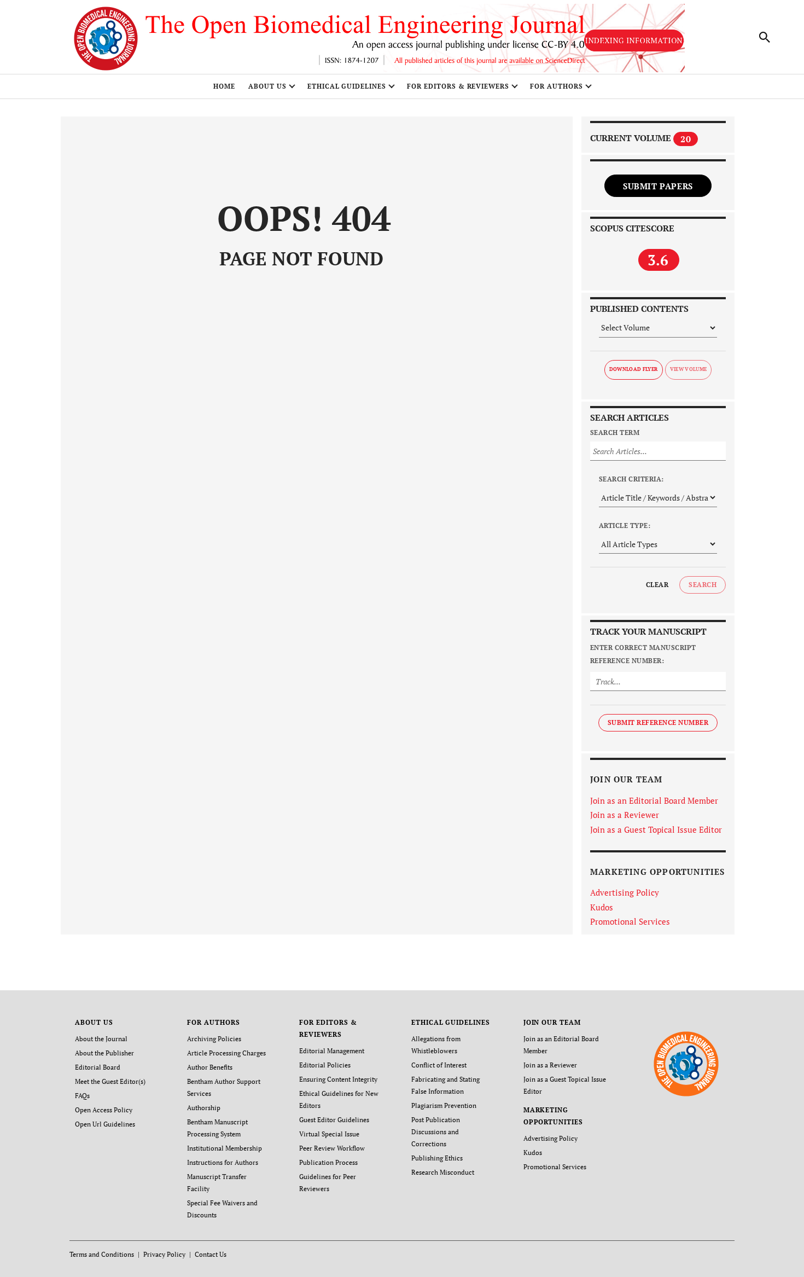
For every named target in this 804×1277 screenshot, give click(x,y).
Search (702, 585)
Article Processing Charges (226, 1053)
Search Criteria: (631, 479)
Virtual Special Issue (329, 1134)
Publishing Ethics (437, 1158)
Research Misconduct (442, 1172)
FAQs (82, 1096)
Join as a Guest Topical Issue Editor (656, 829)
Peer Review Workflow (332, 1148)
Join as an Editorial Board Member (654, 800)
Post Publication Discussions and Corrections (435, 1132)
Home (224, 86)
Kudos (601, 907)
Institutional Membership (224, 1148)
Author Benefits (209, 1067)
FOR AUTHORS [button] (556, 86)
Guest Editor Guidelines (334, 1120)
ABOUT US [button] (267, 86)
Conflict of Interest (439, 1065)
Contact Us (210, 1254)
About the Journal (101, 1039)
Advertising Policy (624, 892)
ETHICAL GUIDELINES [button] (346, 86)
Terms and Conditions (101, 1254)
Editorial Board (97, 1067)
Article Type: (624, 525)
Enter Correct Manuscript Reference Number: (643, 654)
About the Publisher (104, 1053)
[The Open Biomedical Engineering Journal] (686, 1063)
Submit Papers (658, 186)
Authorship (203, 1108)
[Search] (764, 37)
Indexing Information (634, 40)
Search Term (614, 432)
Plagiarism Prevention (443, 1105)
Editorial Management (331, 1051)
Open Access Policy (103, 1110)
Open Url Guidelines (105, 1124)
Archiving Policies (214, 1039)
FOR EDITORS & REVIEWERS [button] (458, 86)
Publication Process (328, 1162)
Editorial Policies (325, 1065)
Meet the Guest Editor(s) (110, 1081)
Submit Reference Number (658, 722)
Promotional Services (630, 921)
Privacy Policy (164, 1254)
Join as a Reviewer (624, 814)
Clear (657, 585)
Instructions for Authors (222, 1162)
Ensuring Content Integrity (338, 1079)
